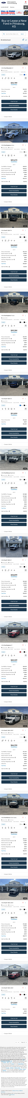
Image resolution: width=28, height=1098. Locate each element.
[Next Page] (18, 1042)
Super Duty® (21, 1063)
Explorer (12, 1067)
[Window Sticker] (26, 78)
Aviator (24, 1069)
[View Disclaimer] (14, 78)
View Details (14, 109)
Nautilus (5, 1070)
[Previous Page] (16, 1042)
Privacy (17, 1090)
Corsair (20, 1069)
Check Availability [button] (14, 105)
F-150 (12, 1063)
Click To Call (14, 101)
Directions (12, 7)
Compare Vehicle (8, 116)
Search (22, 34)
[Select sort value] (26, 40)
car (11, 1062)
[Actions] (25, 68)
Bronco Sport (18, 1067)
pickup (4, 1062)
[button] (4, 7)
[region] (14, 93)
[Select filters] (23, 40)
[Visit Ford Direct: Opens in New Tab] (12, 1094)
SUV (8, 1062)
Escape (7, 1067)
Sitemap (13, 1090)
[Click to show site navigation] (25, 7)
